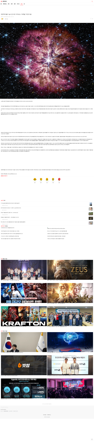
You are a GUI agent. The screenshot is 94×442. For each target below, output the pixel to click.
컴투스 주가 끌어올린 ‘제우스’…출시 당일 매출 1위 (56, 302)
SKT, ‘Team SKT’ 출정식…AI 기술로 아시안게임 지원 (10, 279)
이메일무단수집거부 (15, 410)
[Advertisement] (47, 8)
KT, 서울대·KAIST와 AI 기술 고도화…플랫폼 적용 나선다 (57, 325)
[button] (92, 439)
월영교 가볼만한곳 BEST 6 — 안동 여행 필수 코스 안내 (10, 217)
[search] (92, 1)
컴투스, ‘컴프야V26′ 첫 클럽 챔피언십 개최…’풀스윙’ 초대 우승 (58, 398)
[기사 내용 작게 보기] (91, 19)
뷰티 (8, 3)
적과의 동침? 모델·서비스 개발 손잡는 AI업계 (55, 351)
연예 (12, 3)
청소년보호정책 (10, 410)
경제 (15, 3)
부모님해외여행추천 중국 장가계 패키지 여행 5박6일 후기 (11, 203)
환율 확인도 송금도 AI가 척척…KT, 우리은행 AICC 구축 (10, 398)
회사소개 (2, 410)
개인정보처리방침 (6, 410)
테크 (21, 3)
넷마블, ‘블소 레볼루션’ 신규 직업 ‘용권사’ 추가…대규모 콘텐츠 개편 (12, 302)
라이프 (18, 3)
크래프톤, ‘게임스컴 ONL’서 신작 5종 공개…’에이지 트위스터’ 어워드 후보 (13, 325)
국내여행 (3, 214)
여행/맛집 (4, 3)
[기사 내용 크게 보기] (92, 19)
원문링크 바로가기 (4, 175)
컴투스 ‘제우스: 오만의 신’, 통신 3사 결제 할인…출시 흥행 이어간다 (58, 279)
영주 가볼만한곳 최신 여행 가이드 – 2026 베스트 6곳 (10, 212)
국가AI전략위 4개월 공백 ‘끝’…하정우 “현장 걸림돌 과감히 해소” (12, 351)
